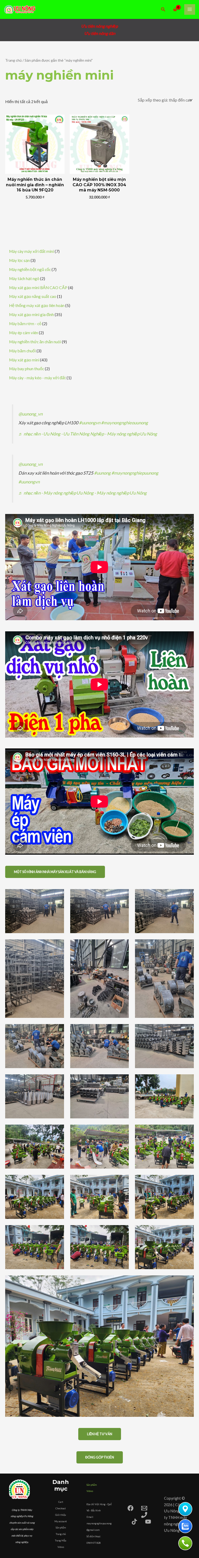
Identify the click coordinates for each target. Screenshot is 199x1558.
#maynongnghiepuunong (134, 473)
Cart (60, 1501)
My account (60, 1521)
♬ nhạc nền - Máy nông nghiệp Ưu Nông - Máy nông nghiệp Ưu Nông (82, 493)
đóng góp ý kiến (99, 1457)
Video (61, 1547)
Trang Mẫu (60, 1540)
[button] (163, 9)
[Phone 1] (144, 1515)
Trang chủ (13, 60)
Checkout (60, 1508)
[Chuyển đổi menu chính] (189, 9)
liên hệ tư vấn (99, 1434)
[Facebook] (130, 1508)
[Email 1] (144, 1508)
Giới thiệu (60, 1514)
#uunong (102, 473)
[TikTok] (134, 1522)
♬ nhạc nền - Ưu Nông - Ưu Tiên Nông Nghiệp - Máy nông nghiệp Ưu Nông (87, 434)
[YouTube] (148, 1522)
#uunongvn (89, 422)
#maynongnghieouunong (124, 422)
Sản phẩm (61, 1527)
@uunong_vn (30, 414)
